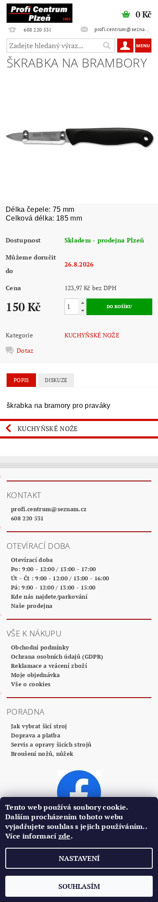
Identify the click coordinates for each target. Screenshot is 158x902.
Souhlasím (79, 886)
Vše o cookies (30, 684)
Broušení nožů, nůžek (42, 754)
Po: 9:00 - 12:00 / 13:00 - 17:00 (53, 569)
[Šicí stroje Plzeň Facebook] (79, 791)
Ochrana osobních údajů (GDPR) (57, 656)
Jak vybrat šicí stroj (39, 726)
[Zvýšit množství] (82, 302)
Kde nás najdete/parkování (49, 596)
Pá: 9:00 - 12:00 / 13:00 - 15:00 (53, 587)
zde (64, 836)
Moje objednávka (35, 675)
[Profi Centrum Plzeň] (39, 11)
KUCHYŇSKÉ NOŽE (92, 335)
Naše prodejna (31, 606)
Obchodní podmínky (40, 647)
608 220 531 (27, 518)
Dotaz (25, 350)
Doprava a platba (35, 735)
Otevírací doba (32, 560)
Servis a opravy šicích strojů (51, 744)
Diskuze (56, 380)
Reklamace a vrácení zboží (49, 666)
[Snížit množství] (82, 310)
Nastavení (79, 858)
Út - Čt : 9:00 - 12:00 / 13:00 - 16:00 (60, 578)
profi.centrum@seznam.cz (48, 509)
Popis (21, 380)
